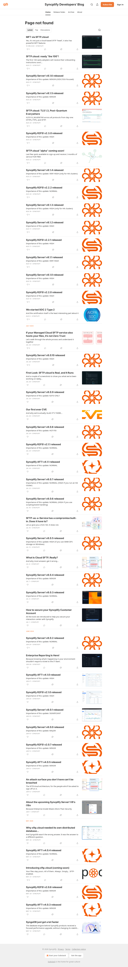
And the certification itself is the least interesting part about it (52, 313)
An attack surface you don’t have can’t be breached (49, 781)
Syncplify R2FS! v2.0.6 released (44, 887)
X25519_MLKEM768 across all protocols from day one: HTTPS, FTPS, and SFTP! (49, 118)
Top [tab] (36, 30)
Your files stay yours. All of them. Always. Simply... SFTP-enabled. (50, 872)
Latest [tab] (30, 30)
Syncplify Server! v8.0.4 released (45, 575)
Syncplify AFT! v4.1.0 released (43, 674)
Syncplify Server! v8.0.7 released (45, 479)
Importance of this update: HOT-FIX (41, 430)
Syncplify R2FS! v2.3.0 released (44, 133)
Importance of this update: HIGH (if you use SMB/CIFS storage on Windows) (49, 542)
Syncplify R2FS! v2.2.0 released (44, 292)
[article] (64, 43)
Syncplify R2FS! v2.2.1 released (44, 240)
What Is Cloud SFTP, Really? (42, 557)
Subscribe (107, 4)
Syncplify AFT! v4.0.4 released (43, 850)
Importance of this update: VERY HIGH (42, 261)
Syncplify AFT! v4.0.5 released (43, 762)
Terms (67, 949)
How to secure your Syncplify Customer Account (49, 612)
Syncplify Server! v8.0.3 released (45, 592)
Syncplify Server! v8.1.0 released (44, 274)
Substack (51, 962)
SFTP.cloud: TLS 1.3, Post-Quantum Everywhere (46, 112)
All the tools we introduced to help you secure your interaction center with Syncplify (48, 617)
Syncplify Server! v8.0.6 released (45, 498)
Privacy (61, 949)
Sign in (120, 4)
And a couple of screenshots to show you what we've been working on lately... (51, 377)
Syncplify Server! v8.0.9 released (45, 392)
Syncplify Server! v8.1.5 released (44, 93)
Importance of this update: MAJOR (41, 730)
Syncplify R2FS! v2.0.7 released (44, 744)
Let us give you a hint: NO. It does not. (42, 525)
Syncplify (40, 46)
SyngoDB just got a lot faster (42, 922)
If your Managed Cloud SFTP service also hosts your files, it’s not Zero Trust (49, 334)
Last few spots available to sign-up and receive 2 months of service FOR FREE (51, 155)
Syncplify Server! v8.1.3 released (45, 205)
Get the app (76, 955)
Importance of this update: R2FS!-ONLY (43, 395)
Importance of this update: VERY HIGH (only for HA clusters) (52, 173)
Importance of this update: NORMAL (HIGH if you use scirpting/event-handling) (49, 503)
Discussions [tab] (45, 30)
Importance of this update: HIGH (40, 136)
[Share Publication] (97, 4)
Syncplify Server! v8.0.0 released (45, 727)
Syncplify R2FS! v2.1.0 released (44, 692)
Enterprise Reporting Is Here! (42, 655)
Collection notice (79, 949)
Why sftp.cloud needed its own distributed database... (50, 829)
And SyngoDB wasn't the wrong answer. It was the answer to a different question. (52, 835)
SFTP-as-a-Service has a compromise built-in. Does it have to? (51, 520)
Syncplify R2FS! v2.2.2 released (44, 187)
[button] (48, 12)
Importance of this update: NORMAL (41, 191)
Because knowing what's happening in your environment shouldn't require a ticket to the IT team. (50, 660)
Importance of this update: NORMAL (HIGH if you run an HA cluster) (52, 484)
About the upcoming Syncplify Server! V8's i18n (50, 804)
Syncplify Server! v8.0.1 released (44, 709)
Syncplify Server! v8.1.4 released (45, 170)
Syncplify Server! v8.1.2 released (44, 222)
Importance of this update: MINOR (41, 96)
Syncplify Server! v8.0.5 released (45, 538)
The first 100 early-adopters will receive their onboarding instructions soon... (50, 61)
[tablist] (38, 29)
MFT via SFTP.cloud (37, 37)
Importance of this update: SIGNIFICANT (43, 713)
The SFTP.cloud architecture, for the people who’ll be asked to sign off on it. (52, 787)
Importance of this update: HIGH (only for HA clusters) (49, 208)
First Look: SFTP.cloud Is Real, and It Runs (50, 372)
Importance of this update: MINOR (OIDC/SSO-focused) (50, 79)
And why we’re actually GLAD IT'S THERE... (44, 413)
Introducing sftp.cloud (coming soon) (47, 867)
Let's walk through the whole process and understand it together (50, 340)
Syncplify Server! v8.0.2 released (45, 638)
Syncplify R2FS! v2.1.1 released (43, 444)
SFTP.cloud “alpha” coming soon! (45, 150)
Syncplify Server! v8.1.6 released (44, 75)
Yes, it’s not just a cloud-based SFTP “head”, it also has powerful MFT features (49, 41)
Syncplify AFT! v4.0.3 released (43, 904)
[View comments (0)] (45, 49)
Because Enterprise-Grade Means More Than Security (49, 809)
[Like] (27, 384)
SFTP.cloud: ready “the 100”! (42, 56)
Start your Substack (57, 955)
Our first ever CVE (36, 409)
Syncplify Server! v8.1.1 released (44, 257)
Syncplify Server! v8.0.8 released (45, 427)
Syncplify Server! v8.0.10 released (45, 355)
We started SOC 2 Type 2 (40, 309)
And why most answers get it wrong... (42, 561)
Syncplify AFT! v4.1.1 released (43, 461)
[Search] (91, 4)
